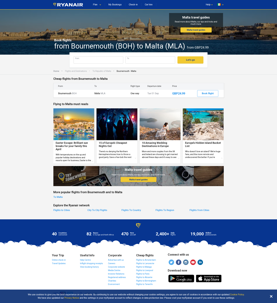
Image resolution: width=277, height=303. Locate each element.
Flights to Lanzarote (145, 263)
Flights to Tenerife (144, 284)
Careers (111, 263)
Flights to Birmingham (146, 281)
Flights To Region (165, 210)
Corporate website (116, 267)
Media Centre (114, 270)
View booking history (89, 267)
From (77, 58)
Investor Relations (116, 274)
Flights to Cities (61, 210)
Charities (112, 281)
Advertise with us (116, 260)
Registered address (117, 277)
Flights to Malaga (144, 267)
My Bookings (115, 4)
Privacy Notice (71, 298)
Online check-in (59, 260)
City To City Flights (97, 210)
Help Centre (85, 260)
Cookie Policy (237, 294)
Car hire (148, 4)
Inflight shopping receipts (91, 263)
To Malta (58, 197)
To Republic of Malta (101, 71)
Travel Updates (59, 263)
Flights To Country (131, 210)
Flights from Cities (199, 210)
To (128, 58)
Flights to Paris (142, 274)
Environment (114, 284)
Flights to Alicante (144, 277)
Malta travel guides (196, 30)
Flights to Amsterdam (146, 260)
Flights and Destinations (76, 71)
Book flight (208, 93)
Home (56, 71)
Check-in (133, 4)
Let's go (190, 60)
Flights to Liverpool (144, 270)
